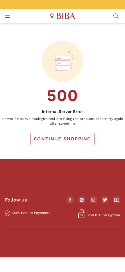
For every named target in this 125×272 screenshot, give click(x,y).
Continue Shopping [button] (62, 139)
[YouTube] (117, 200)
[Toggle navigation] (7, 16)
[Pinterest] (81, 200)
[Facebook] (70, 200)
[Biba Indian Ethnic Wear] (62, 16)
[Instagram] (93, 200)
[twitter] (105, 200)
